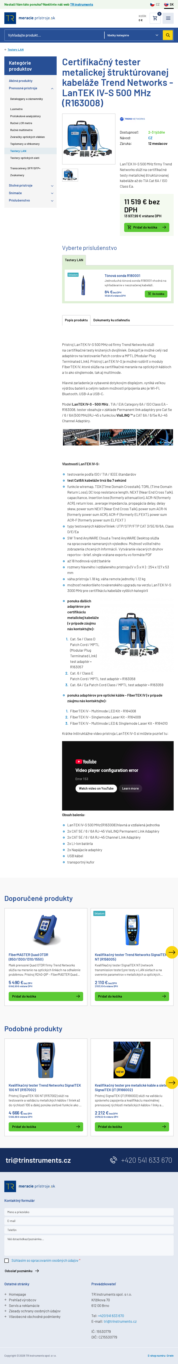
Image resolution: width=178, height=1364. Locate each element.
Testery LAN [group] (74, 260)
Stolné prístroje (21, 185)
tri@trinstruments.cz (120, 1321)
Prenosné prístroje (23, 88)
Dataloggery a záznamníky (26, 99)
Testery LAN (16, 49)
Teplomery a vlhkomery (25, 144)
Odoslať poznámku (18, 1271)
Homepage (17, 1294)
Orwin (170, 1355)
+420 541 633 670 (146, 1160)
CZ (158, 4)
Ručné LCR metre (21, 123)
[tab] (70, 175)
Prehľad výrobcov (22, 1300)
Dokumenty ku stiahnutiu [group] (111, 320)
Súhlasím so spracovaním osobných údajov (45, 1260)
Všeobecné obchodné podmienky (35, 1316)
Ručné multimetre (21, 130)
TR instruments (81, 4)
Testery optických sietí (24, 158)
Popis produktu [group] (76, 320)
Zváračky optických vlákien (27, 137)
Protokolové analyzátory (25, 116)
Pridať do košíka (145, 227)
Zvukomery (17, 175)
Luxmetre (16, 109)
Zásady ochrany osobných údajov (35, 1311)
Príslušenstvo (19, 200)
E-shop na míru (156, 1355)
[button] (149, 18)
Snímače (15, 193)
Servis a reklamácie (24, 1305)
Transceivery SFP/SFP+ (25, 168)
